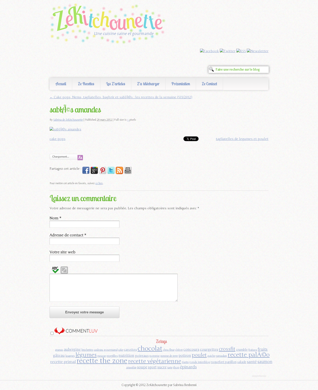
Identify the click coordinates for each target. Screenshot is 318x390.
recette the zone (102, 361)
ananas (59, 349)
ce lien (99, 183)
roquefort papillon (224, 362)
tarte (170, 367)
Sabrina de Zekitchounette (68, 119)
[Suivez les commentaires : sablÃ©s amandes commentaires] (119, 173)
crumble (242, 350)
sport (152, 367)
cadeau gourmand (106, 349)
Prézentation (180, 83)
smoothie (131, 367)
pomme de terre (169, 355)
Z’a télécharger (148, 83)
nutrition (126, 355)
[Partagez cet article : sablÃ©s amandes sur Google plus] (94, 173)
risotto (185, 362)
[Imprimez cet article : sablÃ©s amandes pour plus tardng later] (128, 173)
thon (176, 367)
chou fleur (169, 349)
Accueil (61, 83)
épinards (188, 367)
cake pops (57, 139)
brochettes (87, 349)
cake (120, 349)
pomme (154, 355)
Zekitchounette (109, 24)
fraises (252, 349)
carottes (130, 350)
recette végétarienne (154, 361)
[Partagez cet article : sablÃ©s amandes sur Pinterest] (102, 173)
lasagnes (70, 355)
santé (252, 361)
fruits (262, 349)
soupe (142, 367)
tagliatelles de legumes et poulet (242, 139)
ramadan (221, 355)
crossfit (227, 349)
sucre (162, 367)
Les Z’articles (115, 83)
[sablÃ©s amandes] (65, 129)
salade (241, 362)
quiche (211, 355)
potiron (185, 355)
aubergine (72, 349)
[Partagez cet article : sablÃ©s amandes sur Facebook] (86, 173)
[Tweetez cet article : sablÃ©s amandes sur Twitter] (111, 173)
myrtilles (112, 355)
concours (191, 349)
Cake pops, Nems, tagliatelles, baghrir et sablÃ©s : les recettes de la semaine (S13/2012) (121, 97)
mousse (101, 355)
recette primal (63, 361)
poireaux (142, 356)
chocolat (150, 349)
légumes (86, 355)
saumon (264, 361)
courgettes (209, 349)
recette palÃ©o (249, 354)
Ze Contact (209, 83)
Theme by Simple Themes (259, 376)
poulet (199, 355)
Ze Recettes (86, 83)
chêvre (179, 349)
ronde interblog (199, 362)
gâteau (59, 355)
